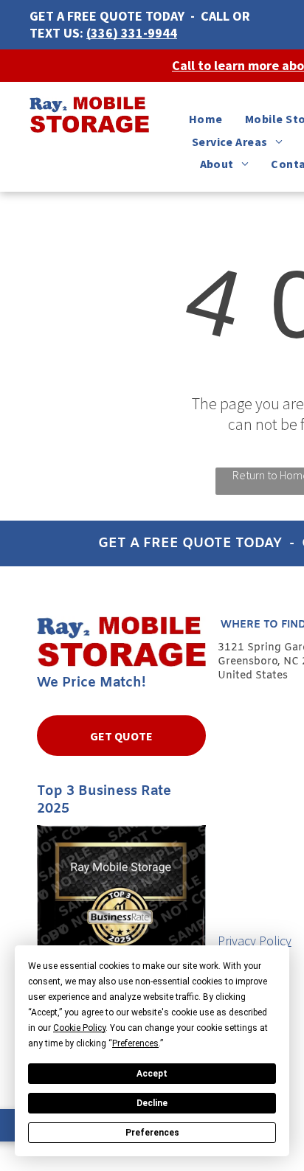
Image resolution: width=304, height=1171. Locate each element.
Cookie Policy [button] (79, 1028)
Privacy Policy (254, 940)
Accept (152, 1074)
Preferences (152, 1132)
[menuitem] (206, 119)
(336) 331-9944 (131, 32)
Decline (152, 1103)
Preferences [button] (135, 1043)
